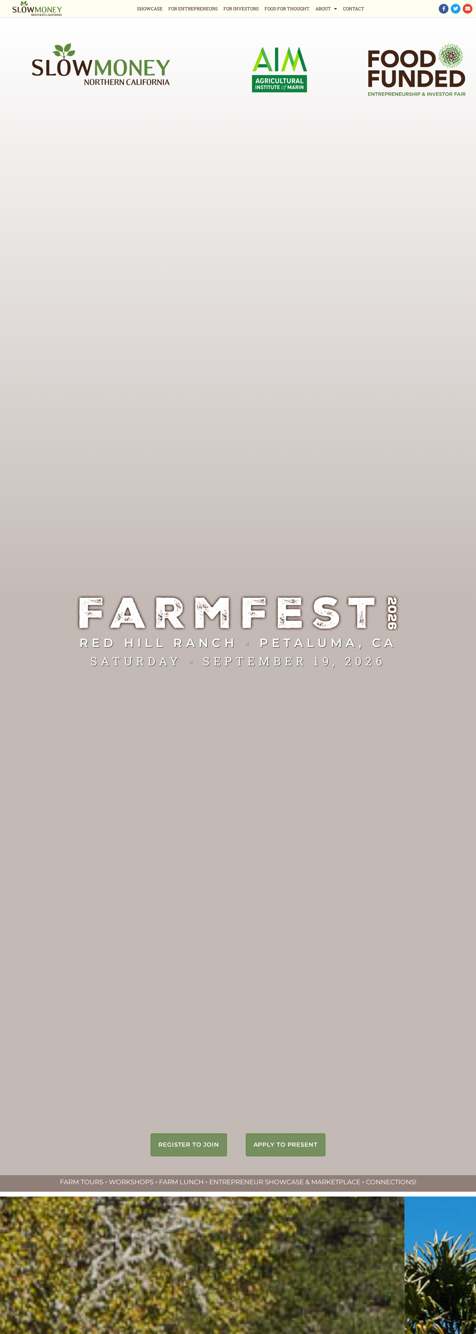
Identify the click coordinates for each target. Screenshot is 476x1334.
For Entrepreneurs (193, 9)
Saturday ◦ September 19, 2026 (238, 661)
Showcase (150, 9)
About (323, 9)
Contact (353, 9)
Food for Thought (287, 9)
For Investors (241, 9)
